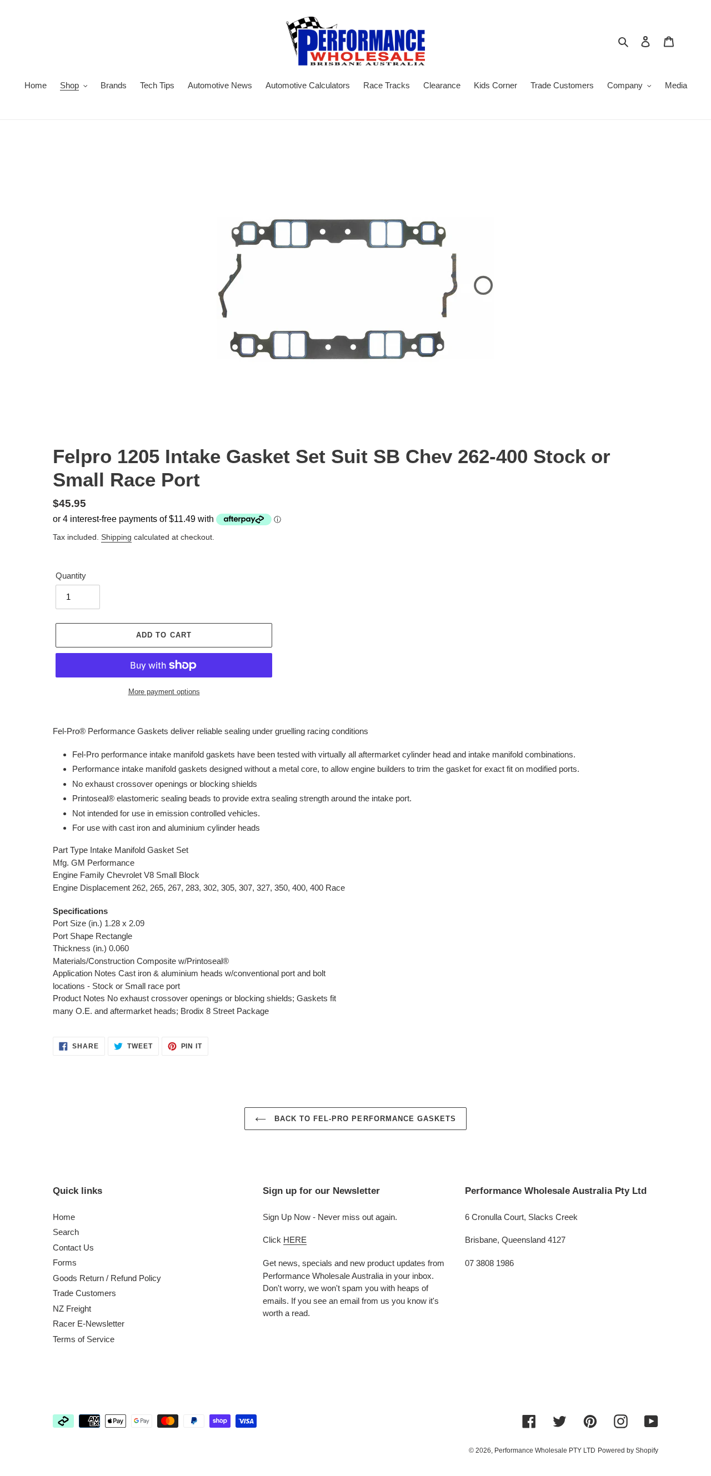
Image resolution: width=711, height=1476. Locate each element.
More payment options (164, 691)
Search (66, 1232)
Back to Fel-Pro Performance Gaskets (364, 1118)
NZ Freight (72, 1308)
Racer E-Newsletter (88, 1323)
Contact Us (73, 1247)
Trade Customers (84, 1293)
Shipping (116, 537)
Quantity (71, 575)
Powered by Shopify (628, 1450)
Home (64, 1217)
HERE (295, 1239)
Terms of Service (83, 1339)
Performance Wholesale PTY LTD (544, 1450)
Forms (65, 1262)
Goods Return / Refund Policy (107, 1278)
